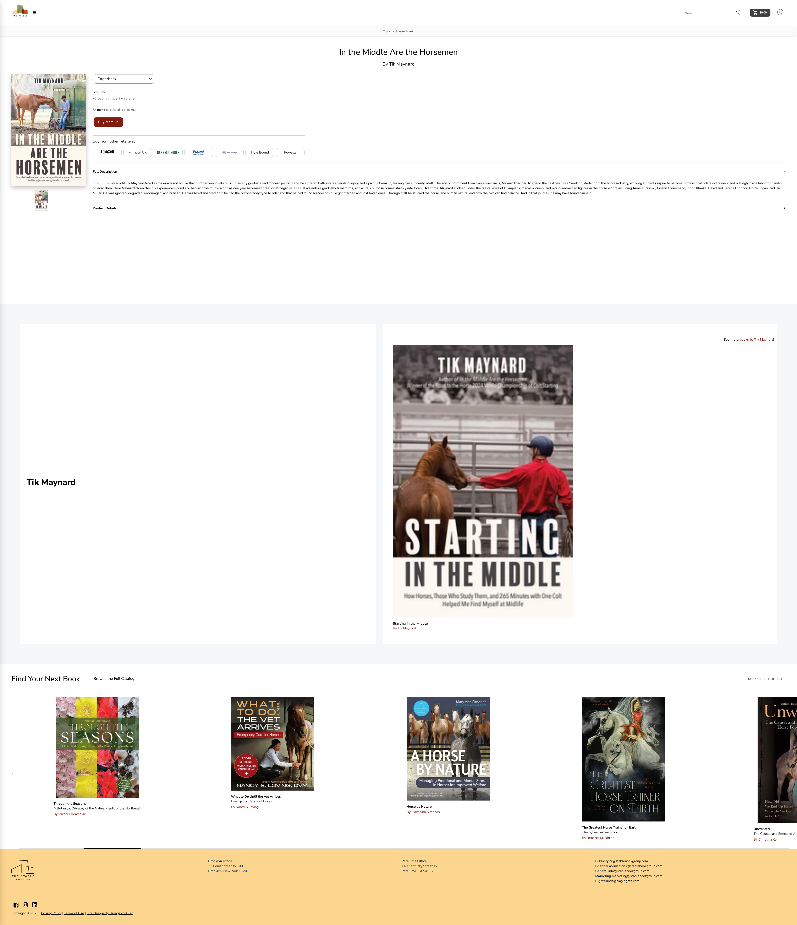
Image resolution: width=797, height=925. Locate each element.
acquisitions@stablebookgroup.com (635, 866)
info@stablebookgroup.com (628, 871)
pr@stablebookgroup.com (628, 861)
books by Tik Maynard (757, 339)
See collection (761, 679)
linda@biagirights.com (622, 881)
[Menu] (34, 12)
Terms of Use (74, 913)
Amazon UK (138, 152)
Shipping (99, 110)
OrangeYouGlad (121, 913)
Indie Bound (260, 152)
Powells (290, 152)
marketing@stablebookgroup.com (637, 876)
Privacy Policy (51, 913)
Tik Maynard (402, 64)
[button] (13, 773)
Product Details (105, 208)
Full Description (105, 171)
